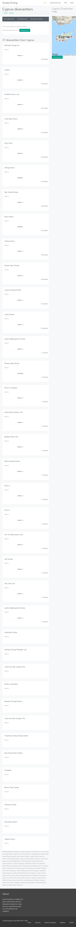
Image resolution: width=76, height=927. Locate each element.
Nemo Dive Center (11, 787)
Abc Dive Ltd (9, 583)
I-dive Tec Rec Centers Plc (14, 667)
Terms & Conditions (50, 923)
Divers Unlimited (11, 684)
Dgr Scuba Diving (11, 192)
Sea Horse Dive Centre (13, 753)
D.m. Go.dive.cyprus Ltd (13, 534)
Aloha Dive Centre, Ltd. (13, 412)
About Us (38, 923)
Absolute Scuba (10, 632)
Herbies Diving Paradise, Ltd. (15, 649)
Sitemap (62, 923)
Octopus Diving (10, 804)
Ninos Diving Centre (12, 461)
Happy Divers (9, 839)
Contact (71, 923)
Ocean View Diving (11, 265)
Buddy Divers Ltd (11, 437)
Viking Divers (9, 167)
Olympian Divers (10, 822)
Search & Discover (55, 3)
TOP (65, 3)
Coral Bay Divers (11, 119)
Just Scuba (8, 559)
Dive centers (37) (9, 19)
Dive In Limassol (10, 388)
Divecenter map (22, 19)
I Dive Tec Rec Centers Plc (14, 718)
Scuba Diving (9, 3)
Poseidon (8, 770)
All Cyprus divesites (37, 19)
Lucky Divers (9, 314)
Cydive (7, 70)
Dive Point (8, 143)
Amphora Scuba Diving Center (16, 736)
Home (45, 3)
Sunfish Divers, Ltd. (11, 94)
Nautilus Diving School (13, 701)
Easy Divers (8, 216)
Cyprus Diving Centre (12, 290)
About (72, 3)
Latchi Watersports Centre (14, 339)
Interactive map (25, 30)
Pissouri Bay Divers (11, 363)
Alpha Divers (9, 241)
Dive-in (7, 486)
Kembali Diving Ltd (11, 45)
